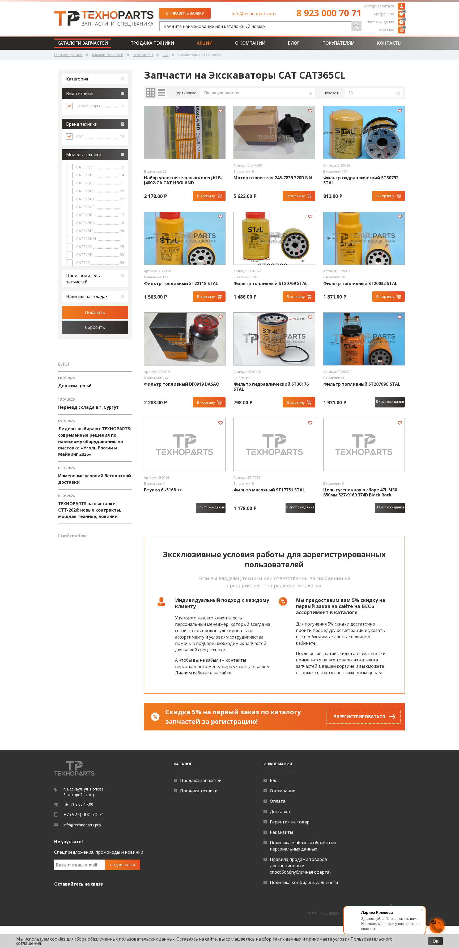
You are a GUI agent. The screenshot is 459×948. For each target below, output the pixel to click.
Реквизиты (281, 832)
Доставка (280, 811)
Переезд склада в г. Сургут (88, 407)
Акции (204, 43)
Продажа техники (152, 43)
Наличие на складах (87, 296)
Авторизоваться (379, 5)
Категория (77, 79)
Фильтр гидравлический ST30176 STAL (271, 387)
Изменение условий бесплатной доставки (94, 479)
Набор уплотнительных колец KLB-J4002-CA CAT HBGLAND (183, 180)
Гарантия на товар (289, 822)
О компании (250, 43)
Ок (435, 941)
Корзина (392, 29)
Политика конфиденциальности (304, 882)
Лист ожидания (386, 21)
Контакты (389, 43)
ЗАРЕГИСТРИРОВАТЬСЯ (359, 717)
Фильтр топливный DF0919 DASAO (181, 384)
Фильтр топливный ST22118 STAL (181, 283)
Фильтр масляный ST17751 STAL (269, 489)
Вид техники (79, 93)
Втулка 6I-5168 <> (163, 489)
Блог (294, 43)
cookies (57, 939)
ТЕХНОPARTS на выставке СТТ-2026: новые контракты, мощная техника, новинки (89, 510)
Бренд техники (81, 124)
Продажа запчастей (201, 780)
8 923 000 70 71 (329, 13)
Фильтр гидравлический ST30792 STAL (360, 180)
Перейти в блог (72, 535)
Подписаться (122, 864)
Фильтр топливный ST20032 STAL (360, 283)
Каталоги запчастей (82, 43)
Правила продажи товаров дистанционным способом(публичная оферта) (300, 865)
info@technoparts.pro (254, 13)
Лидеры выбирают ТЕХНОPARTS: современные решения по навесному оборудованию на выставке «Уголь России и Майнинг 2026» (94, 441)
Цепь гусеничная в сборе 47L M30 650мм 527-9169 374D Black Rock (360, 492)
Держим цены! (74, 386)
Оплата (277, 801)
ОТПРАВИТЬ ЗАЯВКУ (185, 13)
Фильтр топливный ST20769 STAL (270, 283)
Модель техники (83, 155)
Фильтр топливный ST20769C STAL (361, 384)
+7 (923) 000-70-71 (83, 814)
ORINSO (332, 912)
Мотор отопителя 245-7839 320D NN (272, 177)
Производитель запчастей (83, 279)
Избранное (389, 13)
